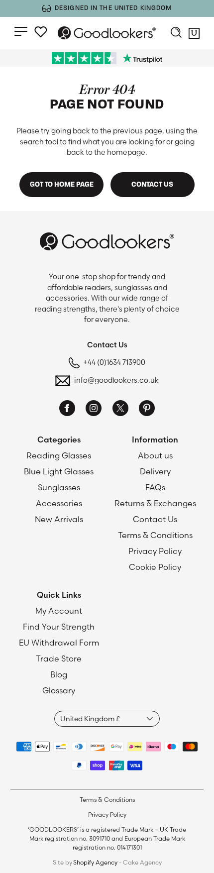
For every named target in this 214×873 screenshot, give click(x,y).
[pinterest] (147, 409)
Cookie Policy (155, 567)
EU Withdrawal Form (59, 643)
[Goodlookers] (107, 32)
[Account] (40, 31)
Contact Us (155, 519)
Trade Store (59, 658)
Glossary (58, 690)
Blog (58, 674)
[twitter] (120, 409)
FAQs (155, 487)
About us (155, 455)
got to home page (62, 185)
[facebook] (67, 409)
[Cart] (194, 35)
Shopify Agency (95, 862)
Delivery (155, 471)
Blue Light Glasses (59, 471)
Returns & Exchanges (155, 503)
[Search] (176, 33)
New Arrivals (59, 519)
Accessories (59, 503)
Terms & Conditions (155, 535)
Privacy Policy (155, 551)
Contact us (152, 185)
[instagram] (94, 409)
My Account (58, 611)
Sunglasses (59, 487)
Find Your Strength (59, 627)
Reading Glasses (58, 455)
